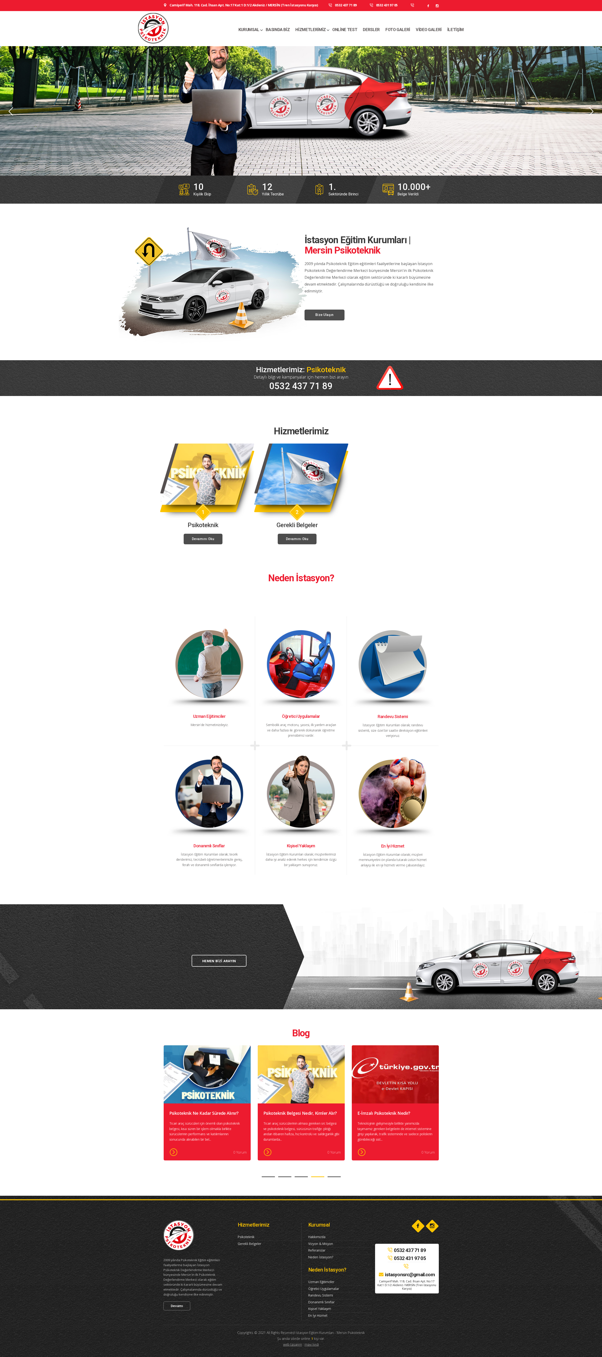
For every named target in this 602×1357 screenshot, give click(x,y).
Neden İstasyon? (320, 1257)
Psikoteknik (246, 1237)
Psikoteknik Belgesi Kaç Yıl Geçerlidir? (299, 1113)
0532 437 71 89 (345, 5)
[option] (301, 111)
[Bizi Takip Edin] (428, 6)
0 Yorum (240, 1152)
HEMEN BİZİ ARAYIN (219, 961)
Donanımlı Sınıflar (321, 1302)
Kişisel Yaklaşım (319, 1308)
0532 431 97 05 (386, 5)
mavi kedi (312, 1344)
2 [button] (284, 1176)
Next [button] (591, 112)
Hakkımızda (316, 1237)
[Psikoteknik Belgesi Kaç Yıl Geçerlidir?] (301, 1074)
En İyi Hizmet (317, 1315)
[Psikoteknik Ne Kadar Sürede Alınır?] (395, 1074)
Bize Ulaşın (324, 315)
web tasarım (292, 1344)
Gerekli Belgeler (249, 1243)
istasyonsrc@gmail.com (410, 1274)
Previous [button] (11, 112)
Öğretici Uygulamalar (323, 1288)
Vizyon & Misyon (320, 1243)
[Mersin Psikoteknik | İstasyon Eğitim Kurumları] (167, 28)
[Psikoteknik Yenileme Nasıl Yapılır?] (207, 1074)
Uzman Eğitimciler (321, 1282)
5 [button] (334, 1176)
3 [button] (301, 1176)
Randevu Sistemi (320, 1295)
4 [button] (317, 1176)
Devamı (177, 1306)
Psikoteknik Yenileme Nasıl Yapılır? (203, 1113)
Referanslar (316, 1250)
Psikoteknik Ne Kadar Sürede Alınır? (392, 1113)
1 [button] (268, 1176)
